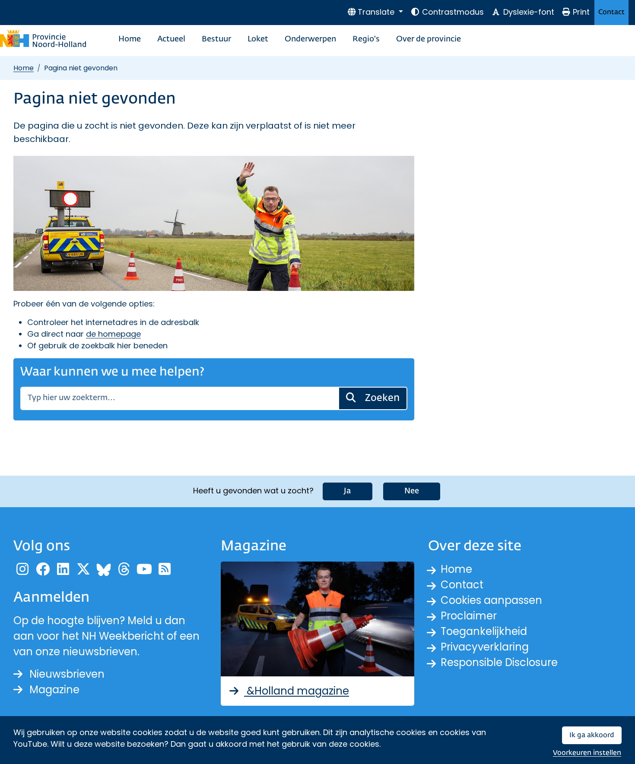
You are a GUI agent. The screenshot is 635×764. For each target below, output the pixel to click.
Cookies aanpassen (491, 600)
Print (581, 11)
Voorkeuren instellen (587, 753)
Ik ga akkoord (591, 735)
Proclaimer (469, 616)
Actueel (171, 39)
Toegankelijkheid (484, 631)
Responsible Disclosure (499, 662)
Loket (258, 39)
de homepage (113, 333)
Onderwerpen (310, 39)
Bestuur (216, 39)
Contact (611, 12)
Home (129, 39)
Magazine (54, 689)
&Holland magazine (296, 691)
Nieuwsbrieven (67, 674)
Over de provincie (428, 39)
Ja (347, 491)
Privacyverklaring (485, 647)
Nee (411, 491)
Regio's (366, 39)
